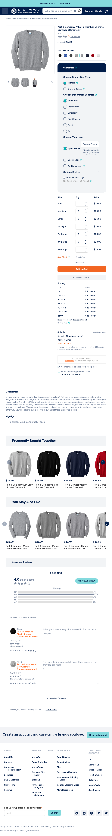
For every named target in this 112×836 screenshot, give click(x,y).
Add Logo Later (75, 166)
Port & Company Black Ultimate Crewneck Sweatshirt (46, 487)
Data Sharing (45, 826)
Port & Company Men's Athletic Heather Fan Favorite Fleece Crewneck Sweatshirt (19, 550)
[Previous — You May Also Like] (4, 524)
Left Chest (73, 100)
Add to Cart (82, 269)
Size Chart (62, 257)
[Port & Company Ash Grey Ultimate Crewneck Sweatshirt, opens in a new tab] (13, 666)
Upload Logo (74, 148)
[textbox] (56, 703)
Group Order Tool (41, 762)
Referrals (94, 780)
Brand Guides (65, 757)
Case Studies (65, 762)
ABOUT (8, 750)
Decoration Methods (68, 772)
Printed (71, 83)
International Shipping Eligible (69, 778)
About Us (10, 757)
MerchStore (38, 767)
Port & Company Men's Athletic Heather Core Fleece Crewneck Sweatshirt (46, 550)
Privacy (34, 826)
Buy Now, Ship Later (39, 773)
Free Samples (96, 775)
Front (70, 125)
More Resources (66, 790)
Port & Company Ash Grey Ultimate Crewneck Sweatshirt (19, 487)
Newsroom (11, 785)
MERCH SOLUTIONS (42, 750)
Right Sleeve (74, 119)
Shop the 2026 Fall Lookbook (54, 4)
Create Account (98, 735)
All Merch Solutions (39, 793)
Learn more (51, 710)
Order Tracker (96, 770)
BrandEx (37, 780)
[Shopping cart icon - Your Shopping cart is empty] (107, 14)
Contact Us (95, 765)
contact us (69, 361)
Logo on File (73, 160)
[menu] (15, 774)
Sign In (98, 11)
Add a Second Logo (76, 179)
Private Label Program (39, 786)
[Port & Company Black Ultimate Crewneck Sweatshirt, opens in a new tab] (13, 633)
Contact (89, 11)
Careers (9, 762)
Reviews (9, 790)
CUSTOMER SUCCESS (95, 752)
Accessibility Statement (63, 826)
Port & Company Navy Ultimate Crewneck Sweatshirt (75, 487)
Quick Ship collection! (71, 374)
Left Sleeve (73, 113)
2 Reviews (75, 36)
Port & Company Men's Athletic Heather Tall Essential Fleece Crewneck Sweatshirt (76, 550)
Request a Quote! (80, 320)
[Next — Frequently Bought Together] (103, 462)
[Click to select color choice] (60, 55)
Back (70, 131)
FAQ (91, 760)
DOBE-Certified (13, 780)
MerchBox (38, 757)
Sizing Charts (6, 826)
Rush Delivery (64, 343)
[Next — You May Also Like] (107, 524)
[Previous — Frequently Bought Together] (9, 462)
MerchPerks (95, 785)
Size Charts (95, 790)
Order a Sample (75, 89)
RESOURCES (63, 750)
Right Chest (73, 107)
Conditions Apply (99, 332)
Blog (60, 767)
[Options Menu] (98, 650)
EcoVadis (10, 775)
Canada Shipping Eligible (70, 785)
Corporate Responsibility (14, 768)
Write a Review (86, 581)
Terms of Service (21, 826)
